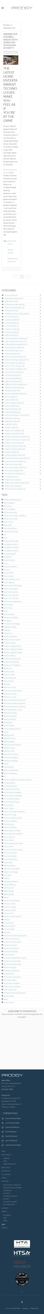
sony (5, 563)
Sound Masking (9, 560)
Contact (5, 1228)
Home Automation (10, 853)
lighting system (9, 735)
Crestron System (11, 332)
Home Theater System (12, 789)
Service (4, 1178)
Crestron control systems (13, 916)
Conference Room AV (11, 939)
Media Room (8, 722)
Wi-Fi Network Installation (14, 489)
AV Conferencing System (12, 977)
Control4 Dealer (10, 317)
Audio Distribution (10, 990)
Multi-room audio (10, 697)
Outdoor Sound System (12, 640)
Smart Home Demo (9, 1164)
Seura (5, 1221)
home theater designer (12, 799)
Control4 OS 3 (9, 923)
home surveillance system (13, 818)
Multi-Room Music (11, 421)
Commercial (7, 1190)
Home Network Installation (14, 344)
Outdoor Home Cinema (13, 443)
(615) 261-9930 (7, 1089)
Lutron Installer (10, 400)
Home (3, 1151)
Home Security (9, 824)
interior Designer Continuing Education (18, 780)
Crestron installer (10, 910)
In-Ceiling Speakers (10, 786)
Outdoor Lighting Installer (14, 446)
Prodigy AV (8, 620)
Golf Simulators (9, 1204)
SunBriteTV (8, 557)
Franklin (6, 878)
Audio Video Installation (12, 986)
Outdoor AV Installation (13, 430)
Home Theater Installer (13, 372)
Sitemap (25, 1308)
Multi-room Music (10, 687)
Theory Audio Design (11, 541)
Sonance (7, 570)
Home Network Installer (13, 347)
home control (8, 846)
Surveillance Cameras (11, 547)
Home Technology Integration (15, 360)
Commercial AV (10, 310)
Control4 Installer (11, 320)
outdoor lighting (9, 655)
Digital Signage (9, 891)
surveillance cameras (11, 550)
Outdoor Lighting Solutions (13, 649)
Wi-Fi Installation (9, 509)
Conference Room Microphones (15, 935)
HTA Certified (6, 1174)
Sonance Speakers (10, 566)
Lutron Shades (9, 725)
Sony (5, 1218)
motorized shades (10, 716)
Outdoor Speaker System (14, 455)
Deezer (6, 897)
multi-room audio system (13, 690)
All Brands (7, 1215)
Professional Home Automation (16, 458)
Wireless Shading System (12, 500)
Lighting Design (9, 741)
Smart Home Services (11, 595)
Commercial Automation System (15, 958)
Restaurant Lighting (11, 617)
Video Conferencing (11, 531)
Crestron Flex (8, 913)
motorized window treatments (14, 706)
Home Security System (13, 350)
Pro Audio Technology (12, 624)
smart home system (11, 592)
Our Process (6, 1171)
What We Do (6, 1167)
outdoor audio (9, 671)
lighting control (9, 751)
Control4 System (11, 323)
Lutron (6, 732)
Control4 (7, 932)
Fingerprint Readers (11, 881)
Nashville (7, 684)
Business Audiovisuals (11, 970)
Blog (3, 1224)
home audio (8, 862)
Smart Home (8, 605)
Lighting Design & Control (12, 1188)
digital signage (9, 894)
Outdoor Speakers (10, 636)
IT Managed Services (10, 1196)
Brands (4, 1211)
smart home (8, 608)
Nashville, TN (9, 424)
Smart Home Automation (13, 260)
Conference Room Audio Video (16, 314)
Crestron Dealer (10, 326)
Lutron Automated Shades (14, 394)
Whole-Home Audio (12, 486)
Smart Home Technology (12, 585)
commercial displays (11, 951)
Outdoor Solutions (10, 1202)
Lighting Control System (13, 387)
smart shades (8, 576)
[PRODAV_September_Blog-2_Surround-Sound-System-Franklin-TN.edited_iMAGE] (10, 60)
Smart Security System (13, 470)
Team (5, 1161)
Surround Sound (12, 242)
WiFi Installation (9, 503)
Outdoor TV (8, 633)
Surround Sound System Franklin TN (16, 53)
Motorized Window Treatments (16, 415)
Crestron (7, 920)
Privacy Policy (34, 1308)
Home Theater (10, 251)
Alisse (6, 999)
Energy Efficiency (10, 885)
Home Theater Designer (13, 366)
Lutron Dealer (10, 397)
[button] (3, 8)
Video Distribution (10, 528)
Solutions (5, 1181)
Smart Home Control (11, 598)
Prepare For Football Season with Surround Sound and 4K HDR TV (10, 41)
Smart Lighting (9, 582)
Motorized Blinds (11, 406)
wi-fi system (8, 506)
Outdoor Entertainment (13, 433)
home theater (9, 805)
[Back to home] (22, 8)
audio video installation (12, 983)
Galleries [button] (5, 1208)
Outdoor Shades (11, 452)
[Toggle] (40, 295)
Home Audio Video (10, 859)
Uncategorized (10, 477)
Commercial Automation (13, 307)
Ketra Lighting (9, 767)
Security (6, 1199)
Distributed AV (9, 888)
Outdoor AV (8, 668)
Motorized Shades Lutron (13, 710)
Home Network (9, 837)
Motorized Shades (11, 409)
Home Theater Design (11, 802)
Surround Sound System (12, 51)
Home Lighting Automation (14, 341)
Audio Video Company (13, 298)
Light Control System (12, 381)
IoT (5, 776)
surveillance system (11, 544)
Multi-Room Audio (11, 418)
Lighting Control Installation (14, 384)
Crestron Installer (11, 329)
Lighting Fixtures (9, 738)
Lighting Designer (11, 390)
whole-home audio (10, 512)
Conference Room (10, 945)
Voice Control (8, 522)
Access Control (10, 295)
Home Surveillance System (14, 357)
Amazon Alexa (9, 996)
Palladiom (7, 630)
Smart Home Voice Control (14, 467)
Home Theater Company (13, 363)
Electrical (6, 1193)
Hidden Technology (11, 872)
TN (5, 535)
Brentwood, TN (10, 301)
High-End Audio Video (11, 869)
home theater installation (13, 792)
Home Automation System (13, 850)
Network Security (10, 678)
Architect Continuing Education (15, 993)
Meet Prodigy (6, 1155)
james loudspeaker (10, 773)
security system (9, 614)
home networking (10, 827)
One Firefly (16, 1308)
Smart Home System (12, 464)
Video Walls (8, 525)
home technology (10, 815)
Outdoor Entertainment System (16, 437)
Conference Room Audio (12, 942)
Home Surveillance (11, 354)
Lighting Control (9, 748)
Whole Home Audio (12, 480)
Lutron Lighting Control (13, 403)
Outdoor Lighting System (14, 449)
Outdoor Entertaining (11, 662)
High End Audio (10, 335)
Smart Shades (9, 573)
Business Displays (10, 967)
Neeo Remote (9, 681)
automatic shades (10, 980)
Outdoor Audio (10, 427)
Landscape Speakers (12, 378)
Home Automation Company (15, 338)
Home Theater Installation (14, 369)
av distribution (9, 974)
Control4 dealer (9, 929)
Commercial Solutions (11, 948)
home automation (10, 856)
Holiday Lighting (9, 865)
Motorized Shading (11, 412)
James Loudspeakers (11, 770)
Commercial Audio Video (13, 304)
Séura (6, 611)
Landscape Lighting (12, 375)
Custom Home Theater (12, 900)
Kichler (6, 764)
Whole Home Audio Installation (16, 483)
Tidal (5, 538)
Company (6, 1158)
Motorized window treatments (14, 703)
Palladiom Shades (10, 627)
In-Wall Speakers (9, 783)
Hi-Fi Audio (8, 875)
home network (9, 840)
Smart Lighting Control (12, 579)
